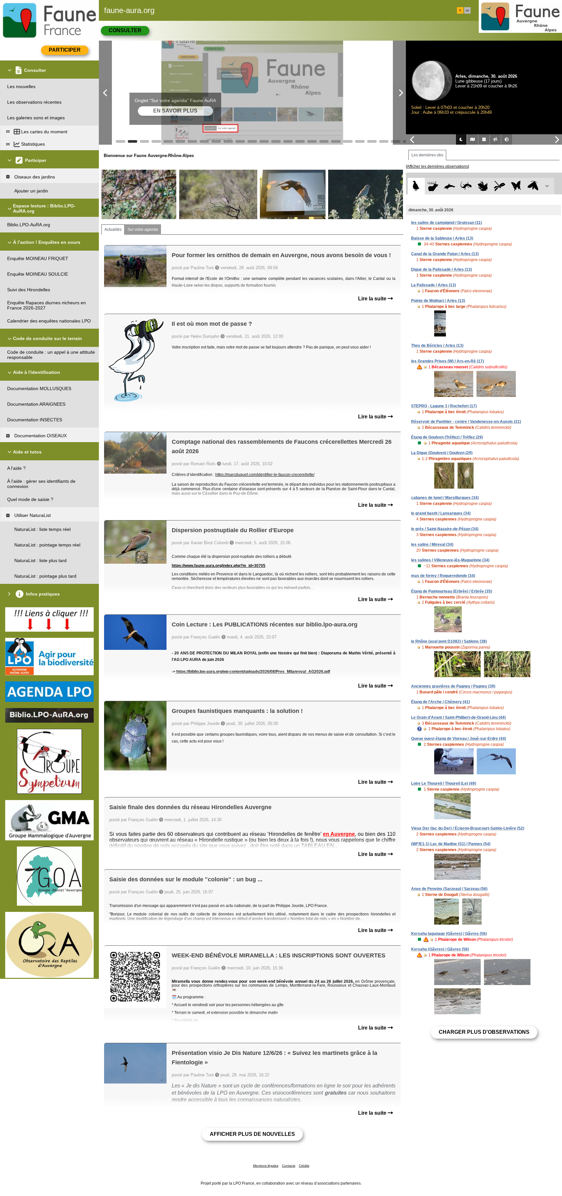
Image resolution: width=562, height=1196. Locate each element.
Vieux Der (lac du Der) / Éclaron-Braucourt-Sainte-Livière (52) (467, 828)
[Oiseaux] (416, 186)
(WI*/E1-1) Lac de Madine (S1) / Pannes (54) (450, 844)
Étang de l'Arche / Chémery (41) (440, 702)
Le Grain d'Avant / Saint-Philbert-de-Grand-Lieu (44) (458, 717)
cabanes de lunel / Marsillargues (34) (445, 497)
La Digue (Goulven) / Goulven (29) (442, 453)
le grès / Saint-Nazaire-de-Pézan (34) (444, 529)
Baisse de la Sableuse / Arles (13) (442, 238)
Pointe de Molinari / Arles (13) (438, 300)
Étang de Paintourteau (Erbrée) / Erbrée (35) (451, 591)
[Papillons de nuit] (533, 186)
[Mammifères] (433, 186)
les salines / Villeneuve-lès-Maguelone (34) (450, 560)
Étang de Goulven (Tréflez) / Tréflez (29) (447, 437)
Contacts (288, 1165)
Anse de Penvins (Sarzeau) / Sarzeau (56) (449, 889)
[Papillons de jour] (516, 186)
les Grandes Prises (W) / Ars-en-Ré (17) (447, 361)
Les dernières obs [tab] (427, 155)
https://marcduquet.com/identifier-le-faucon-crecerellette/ (264, 474)
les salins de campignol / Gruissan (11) (446, 222)
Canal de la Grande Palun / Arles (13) (445, 254)
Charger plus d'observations (484, 1032)
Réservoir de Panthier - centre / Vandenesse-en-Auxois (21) (466, 421)
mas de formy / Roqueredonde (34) (443, 575)
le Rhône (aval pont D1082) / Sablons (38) (449, 641)
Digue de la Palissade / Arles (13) (441, 269)
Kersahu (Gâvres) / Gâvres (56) (440, 949)
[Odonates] (499, 186)
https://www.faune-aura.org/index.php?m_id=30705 (218, 565)
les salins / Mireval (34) (432, 544)
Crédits (304, 1165)
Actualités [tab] (113, 229)
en (467, 10)
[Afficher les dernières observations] (437, 166)
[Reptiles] (466, 186)
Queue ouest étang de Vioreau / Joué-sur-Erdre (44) (458, 738)
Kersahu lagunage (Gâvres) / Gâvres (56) (449, 933)
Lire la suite (373, 298)
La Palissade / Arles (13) (433, 285)
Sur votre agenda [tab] (142, 229)
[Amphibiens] (483, 186)
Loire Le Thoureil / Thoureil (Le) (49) (443, 783)
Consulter (125, 30)
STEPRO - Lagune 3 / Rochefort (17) (444, 406)
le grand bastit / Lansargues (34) (441, 513)
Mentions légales (265, 1165)
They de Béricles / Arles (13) (437, 345)
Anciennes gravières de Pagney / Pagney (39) (453, 686)
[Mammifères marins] (449, 186)
